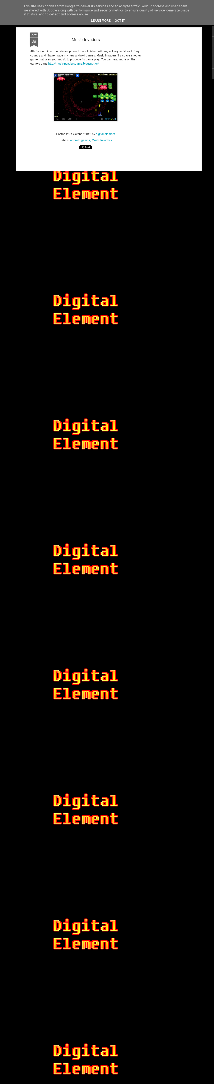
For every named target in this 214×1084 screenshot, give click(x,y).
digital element (105, 134)
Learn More (101, 20)
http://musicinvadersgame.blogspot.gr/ (73, 63)
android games (80, 140)
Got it (120, 20)
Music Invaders (86, 39)
